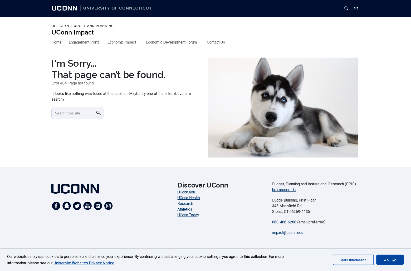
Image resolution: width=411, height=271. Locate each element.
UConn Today (188, 215)
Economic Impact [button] (122, 42)
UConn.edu (186, 192)
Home (57, 42)
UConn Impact (72, 32)
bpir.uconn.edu (284, 189)
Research (185, 203)
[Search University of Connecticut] (346, 8)
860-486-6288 (284, 222)
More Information (353, 260)
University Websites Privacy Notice (84, 263)
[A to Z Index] (356, 8)
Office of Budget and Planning (82, 26)
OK (387, 260)
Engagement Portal (84, 42)
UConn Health (188, 198)
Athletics (184, 209)
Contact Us (216, 42)
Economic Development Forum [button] (171, 42)
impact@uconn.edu (287, 232)
